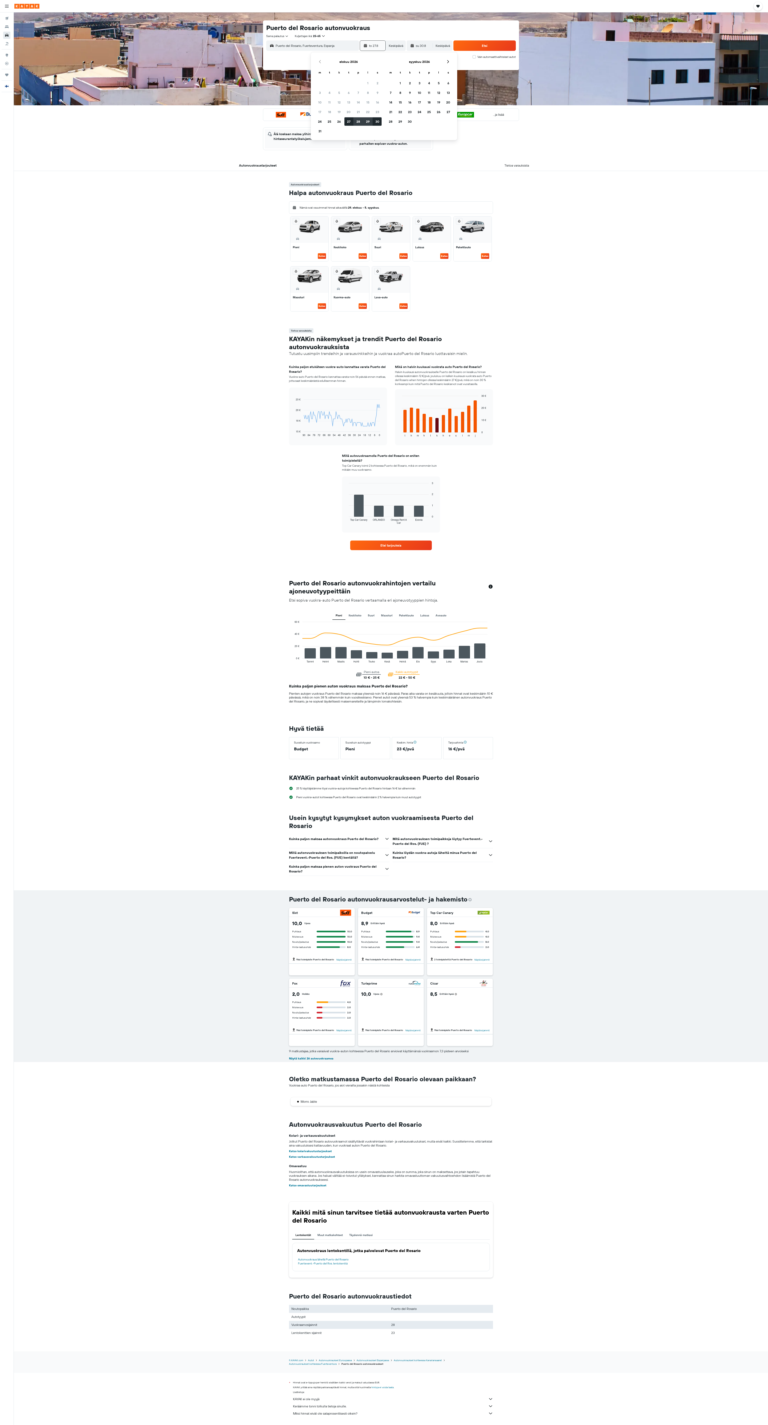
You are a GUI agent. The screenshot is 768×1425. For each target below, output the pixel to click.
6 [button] (349, 93)
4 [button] (329, 93)
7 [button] (358, 93)
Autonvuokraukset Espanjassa (373, 1360)
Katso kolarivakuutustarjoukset (310, 1151)
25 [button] (329, 122)
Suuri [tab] (371, 615)
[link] (391, 545)
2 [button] (377, 83)
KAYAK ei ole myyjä (306, 1399)
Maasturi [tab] (387, 615)
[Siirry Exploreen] (7, 55)
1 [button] (367, 83)
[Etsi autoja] (7, 35)
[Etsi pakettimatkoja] (7, 44)
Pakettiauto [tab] (406, 615)
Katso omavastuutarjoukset (307, 1185)
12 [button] (339, 102)
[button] (6, 6)
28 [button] (358, 122)
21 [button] (358, 112)
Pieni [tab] (339, 615)
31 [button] (319, 131)
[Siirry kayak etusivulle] (26, 6)
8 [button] (368, 93)
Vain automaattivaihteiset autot (496, 57)
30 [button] (377, 122)
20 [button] (349, 112)
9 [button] (377, 93)
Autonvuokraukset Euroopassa (335, 1360)
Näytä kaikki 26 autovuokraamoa (311, 1058)
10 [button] (320, 102)
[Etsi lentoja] (7, 18)
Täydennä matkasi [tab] (361, 1235)
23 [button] (377, 112)
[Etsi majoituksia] (7, 27)
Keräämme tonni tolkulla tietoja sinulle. (320, 1406)
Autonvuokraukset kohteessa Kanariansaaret (418, 1360)
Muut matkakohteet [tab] (330, 1235)
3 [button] (320, 93)
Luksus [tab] (424, 615)
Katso (322, 255)
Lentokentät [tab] (303, 1235)
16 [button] (377, 102)
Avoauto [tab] (441, 615)
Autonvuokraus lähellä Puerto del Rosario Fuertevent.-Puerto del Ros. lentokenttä (323, 1261)
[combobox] (277, 36)
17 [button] (319, 112)
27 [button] (348, 122)
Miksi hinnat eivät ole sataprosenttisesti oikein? (325, 1413)
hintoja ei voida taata (382, 1387)
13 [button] (348, 102)
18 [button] (329, 112)
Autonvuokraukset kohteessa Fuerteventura (313, 1363)
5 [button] (339, 93)
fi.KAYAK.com (296, 1360)
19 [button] (339, 112)
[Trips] (7, 75)
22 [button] (368, 112)
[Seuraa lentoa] (7, 63)
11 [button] (329, 102)
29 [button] (368, 122)
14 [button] (358, 102)
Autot (311, 1360)
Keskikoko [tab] (355, 615)
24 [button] (320, 122)
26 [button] (339, 122)
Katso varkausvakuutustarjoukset (312, 1157)
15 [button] (367, 102)
